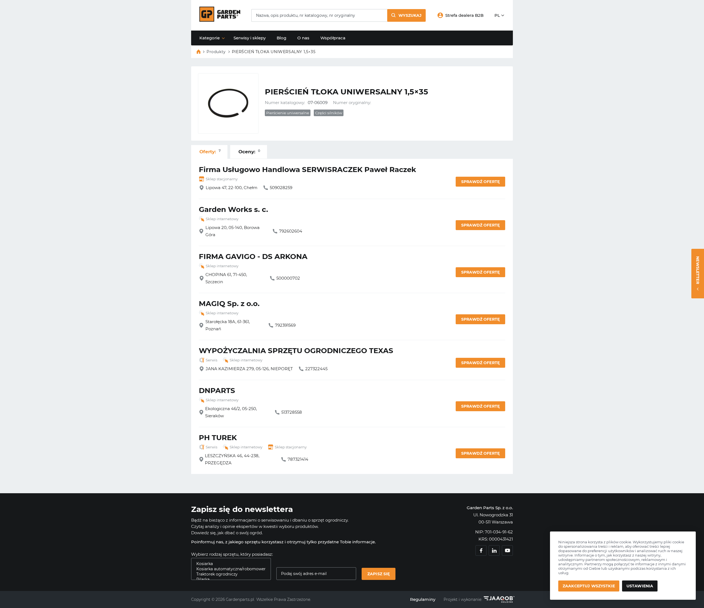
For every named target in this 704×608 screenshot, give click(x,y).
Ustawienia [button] (639, 586)
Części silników (328, 113)
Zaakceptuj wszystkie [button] (589, 586)
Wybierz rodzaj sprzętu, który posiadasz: (232, 554)
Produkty (216, 51)
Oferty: (210, 151)
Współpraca (332, 37)
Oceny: (249, 151)
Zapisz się (378, 573)
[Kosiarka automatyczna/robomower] (229, 569)
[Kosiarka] (229, 563)
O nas (303, 37)
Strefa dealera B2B (464, 15)
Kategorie (209, 37)
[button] (406, 15)
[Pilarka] (229, 579)
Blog (281, 37)
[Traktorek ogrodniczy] (229, 574)
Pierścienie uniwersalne (287, 113)
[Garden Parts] (219, 20)
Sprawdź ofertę (480, 181)
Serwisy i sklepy (249, 37)
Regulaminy (423, 599)
